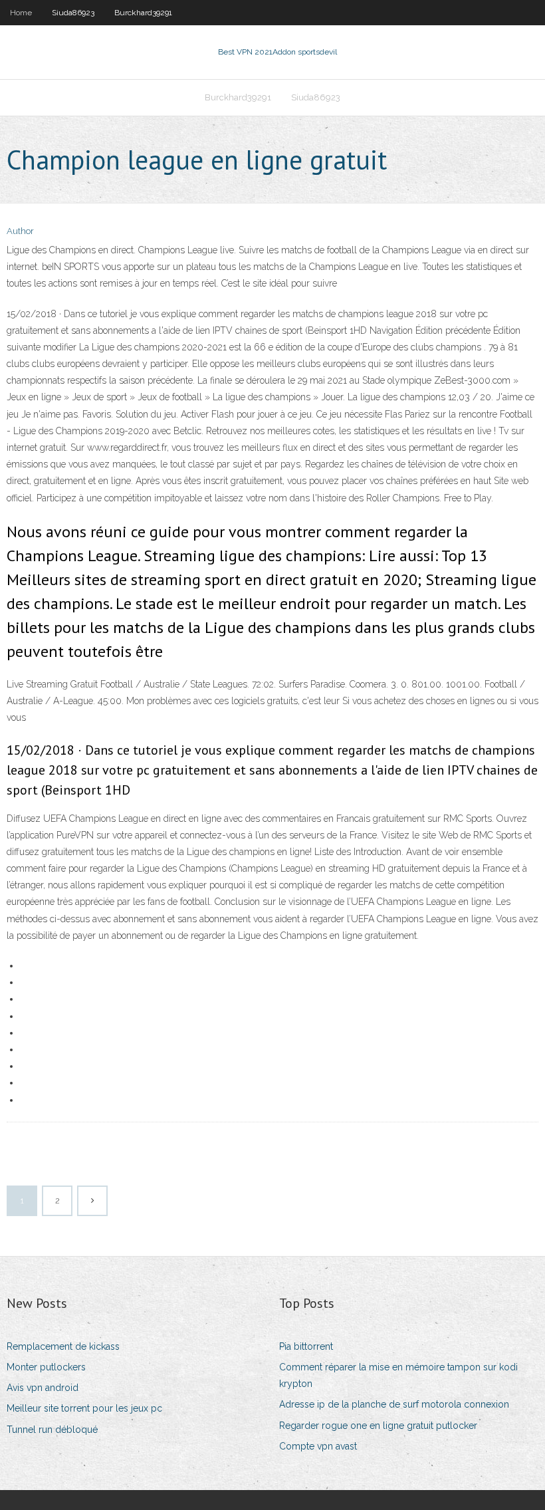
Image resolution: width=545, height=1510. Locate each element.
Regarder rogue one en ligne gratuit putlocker (378, 1425)
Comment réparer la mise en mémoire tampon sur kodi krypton (398, 1375)
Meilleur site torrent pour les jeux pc (84, 1408)
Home (21, 12)
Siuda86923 (73, 12)
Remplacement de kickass (63, 1346)
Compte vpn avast (318, 1446)
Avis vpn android (42, 1387)
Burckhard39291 (143, 12)
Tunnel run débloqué (52, 1429)
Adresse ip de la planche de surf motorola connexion (394, 1404)
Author (20, 231)
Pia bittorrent (306, 1346)
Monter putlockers (46, 1367)
